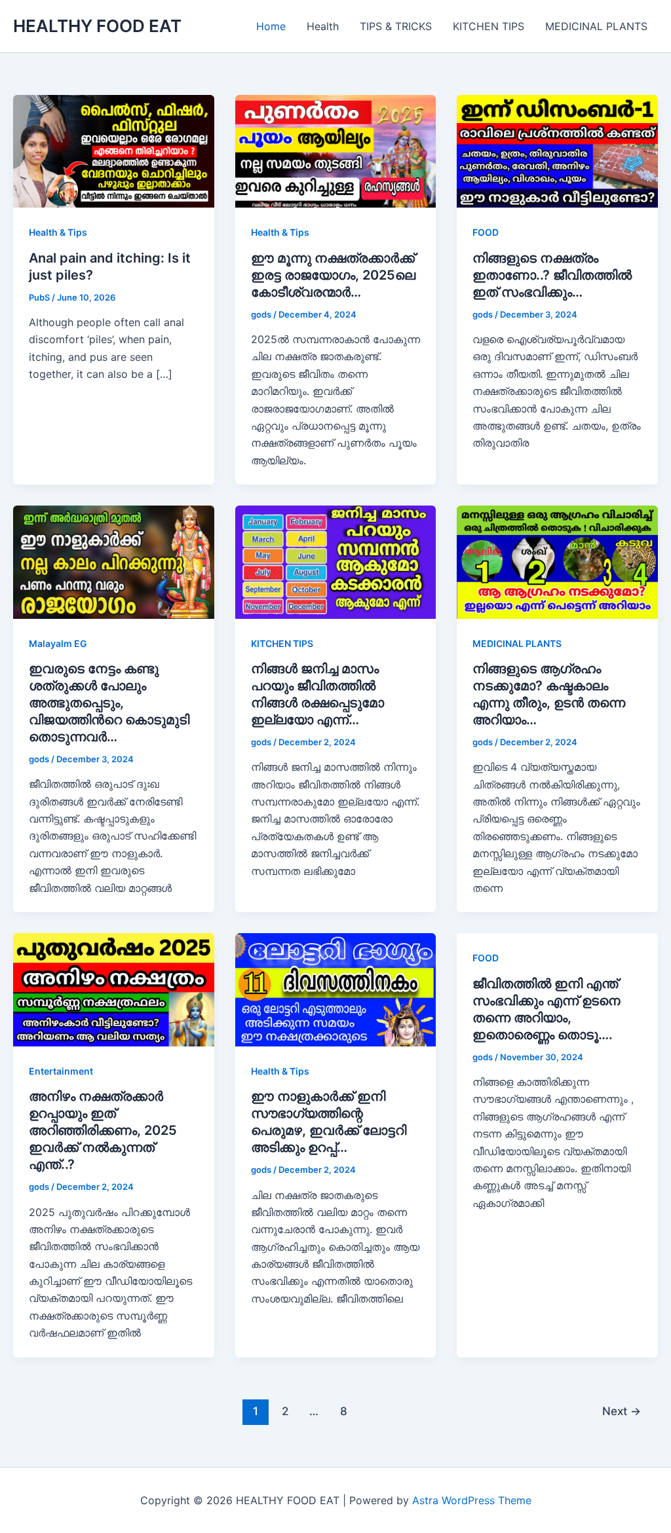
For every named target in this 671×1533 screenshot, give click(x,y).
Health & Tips (58, 232)
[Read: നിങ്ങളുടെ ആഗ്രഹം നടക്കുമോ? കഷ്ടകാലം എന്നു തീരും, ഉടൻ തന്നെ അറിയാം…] (557, 561)
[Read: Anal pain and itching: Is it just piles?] (113, 150)
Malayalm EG (58, 643)
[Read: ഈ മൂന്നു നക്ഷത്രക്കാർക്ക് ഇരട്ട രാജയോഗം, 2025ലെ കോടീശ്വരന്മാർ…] (335, 150)
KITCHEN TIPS (488, 26)
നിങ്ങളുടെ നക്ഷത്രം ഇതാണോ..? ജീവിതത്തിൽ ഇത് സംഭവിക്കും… (552, 275)
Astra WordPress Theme (471, 1500)
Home (271, 26)
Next (621, 1411)
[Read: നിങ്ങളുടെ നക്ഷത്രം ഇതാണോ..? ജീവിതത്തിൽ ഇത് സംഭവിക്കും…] (557, 150)
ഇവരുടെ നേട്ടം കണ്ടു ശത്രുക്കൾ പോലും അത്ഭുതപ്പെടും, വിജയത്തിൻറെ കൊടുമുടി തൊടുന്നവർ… (109, 703)
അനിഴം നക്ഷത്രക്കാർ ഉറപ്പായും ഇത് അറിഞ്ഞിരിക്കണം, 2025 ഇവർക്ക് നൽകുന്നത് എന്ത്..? (103, 1130)
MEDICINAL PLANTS (596, 26)
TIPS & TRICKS (396, 26)
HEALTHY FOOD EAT (97, 26)
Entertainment (61, 1071)
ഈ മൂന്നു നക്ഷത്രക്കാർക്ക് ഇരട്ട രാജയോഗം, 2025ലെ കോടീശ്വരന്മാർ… (333, 275)
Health (323, 26)
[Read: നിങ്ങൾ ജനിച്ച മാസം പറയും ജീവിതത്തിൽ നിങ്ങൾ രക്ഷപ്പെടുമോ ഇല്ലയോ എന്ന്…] (335, 561)
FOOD (485, 232)
